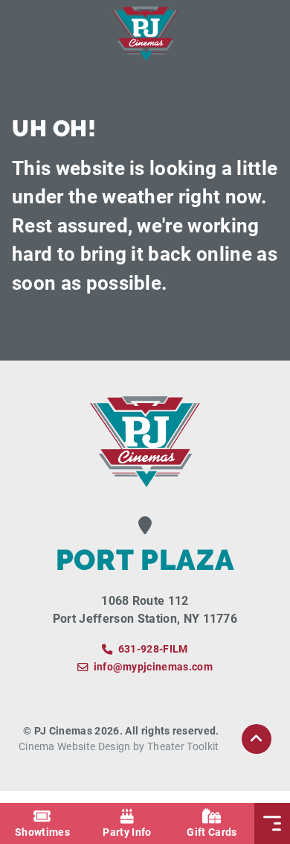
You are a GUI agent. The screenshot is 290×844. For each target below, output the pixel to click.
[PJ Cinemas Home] (145, 33)
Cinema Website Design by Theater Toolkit (119, 746)
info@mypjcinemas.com (153, 667)
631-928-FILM (152, 649)
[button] (256, 739)
